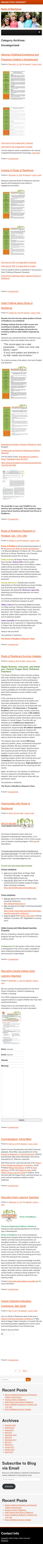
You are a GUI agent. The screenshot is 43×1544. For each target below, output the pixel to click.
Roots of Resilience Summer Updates (21, 656)
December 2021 (10, 1425)
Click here (36, 153)
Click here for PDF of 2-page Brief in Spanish (18, 262)
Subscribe (9, 1486)
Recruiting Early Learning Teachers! (20, 1197)
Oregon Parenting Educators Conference (17, 1318)
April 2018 (8, 1437)
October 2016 (9, 1449)
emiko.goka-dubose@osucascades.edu (23, 1281)
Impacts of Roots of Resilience (17, 170)
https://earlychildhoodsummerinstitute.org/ (20, 887)
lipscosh (28, 64)
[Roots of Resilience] (21, 20)
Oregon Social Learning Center (13, 1172)
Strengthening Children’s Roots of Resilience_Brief (21, 444)
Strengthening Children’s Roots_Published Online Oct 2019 (19, 457)
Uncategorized (13, 158)
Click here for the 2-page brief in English (16, 146)
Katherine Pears (25, 1170)
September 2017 (11, 1440)
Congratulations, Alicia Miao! (16, 1139)
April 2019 (8, 1432)
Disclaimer (4, 1540)
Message (5, 1066)
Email (7, 1054)
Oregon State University (13, 2)
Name (7, 1049)
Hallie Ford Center (27, 915)
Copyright (4, 1538)
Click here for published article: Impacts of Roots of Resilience (21, 277)
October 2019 (9, 1428)
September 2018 (11, 1435)
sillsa (23, 661)
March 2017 (9, 1445)
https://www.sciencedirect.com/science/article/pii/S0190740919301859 (21, 463)
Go (28, 1379)
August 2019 (9, 1430)
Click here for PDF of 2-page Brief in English (18, 266)
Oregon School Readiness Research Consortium (21, 1163)
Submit (21, 1120)
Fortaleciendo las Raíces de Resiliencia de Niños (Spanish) (20, 451)
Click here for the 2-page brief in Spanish (17, 143)
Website (4, 1060)
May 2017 (8, 1442)
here (35, 841)
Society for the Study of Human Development (21, 548)
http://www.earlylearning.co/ (14, 903)
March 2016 (9, 1452)
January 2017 (9, 1447)
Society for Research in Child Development (18, 1154)
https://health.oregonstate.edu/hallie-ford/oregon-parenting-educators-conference (23, 912)
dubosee (26, 313)
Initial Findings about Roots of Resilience (19, 1402)
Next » (25, 1371)
